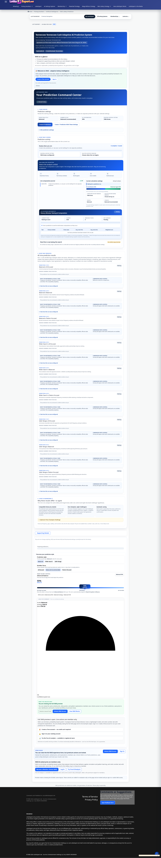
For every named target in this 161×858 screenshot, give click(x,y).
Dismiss (38, 85)
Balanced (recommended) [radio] (53, 570)
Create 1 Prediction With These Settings (66, 124)
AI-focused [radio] (41, 570)
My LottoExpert (89, 16)
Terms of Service (90, 796)
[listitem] (80, 729)
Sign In (122, 751)
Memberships (114, 16)
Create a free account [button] (43, 79)
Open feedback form (108, 802)
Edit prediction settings (47, 130)
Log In (62, 769)
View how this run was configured (49, 286)
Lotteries (125, 16)
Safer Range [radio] (58, 561)
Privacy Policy (91, 799)
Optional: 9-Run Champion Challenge (50, 520)
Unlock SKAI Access (60, 711)
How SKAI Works (74, 711)
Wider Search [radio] (49, 561)
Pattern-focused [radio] (66, 570)
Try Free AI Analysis (74, 769)
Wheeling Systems (102, 16)
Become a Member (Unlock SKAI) (46, 769)
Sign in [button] (54, 79)
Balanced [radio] (40, 561)
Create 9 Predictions (45, 124)
